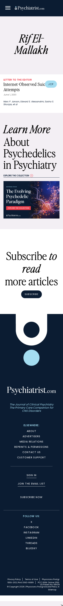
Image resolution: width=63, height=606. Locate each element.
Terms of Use (31, 579)
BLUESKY (31, 548)
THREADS (31, 543)
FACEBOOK (31, 527)
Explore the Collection (16, 175)
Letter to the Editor (18, 79)
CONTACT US (31, 452)
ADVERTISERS (31, 436)
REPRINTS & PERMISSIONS (31, 447)
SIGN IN (32, 475)
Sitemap (52, 589)
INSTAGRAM (32, 532)
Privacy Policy (14, 579)
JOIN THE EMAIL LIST (31, 483)
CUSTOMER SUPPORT (31, 457)
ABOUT (31, 431)
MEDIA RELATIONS (32, 441)
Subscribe (31, 294)
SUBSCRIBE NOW (31, 497)
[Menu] (7, 8)
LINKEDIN (31, 538)
